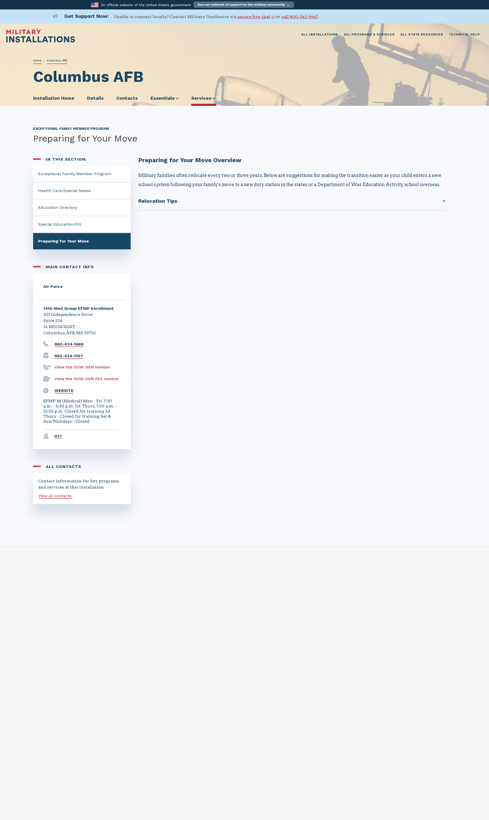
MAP (58, 436)
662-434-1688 (69, 344)
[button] (244, 5)
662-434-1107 (69, 355)
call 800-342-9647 (299, 16)
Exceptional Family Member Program (74, 173)
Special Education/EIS (60, 224)
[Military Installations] (40, 41)
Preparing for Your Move (63, 241)
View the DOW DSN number (82, 367)
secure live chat (253, 16)
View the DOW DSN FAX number (87, 378)
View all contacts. (55, 495)
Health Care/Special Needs (64, 190)
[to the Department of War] (94, 4)
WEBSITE (64, 390)
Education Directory (57, 207)
